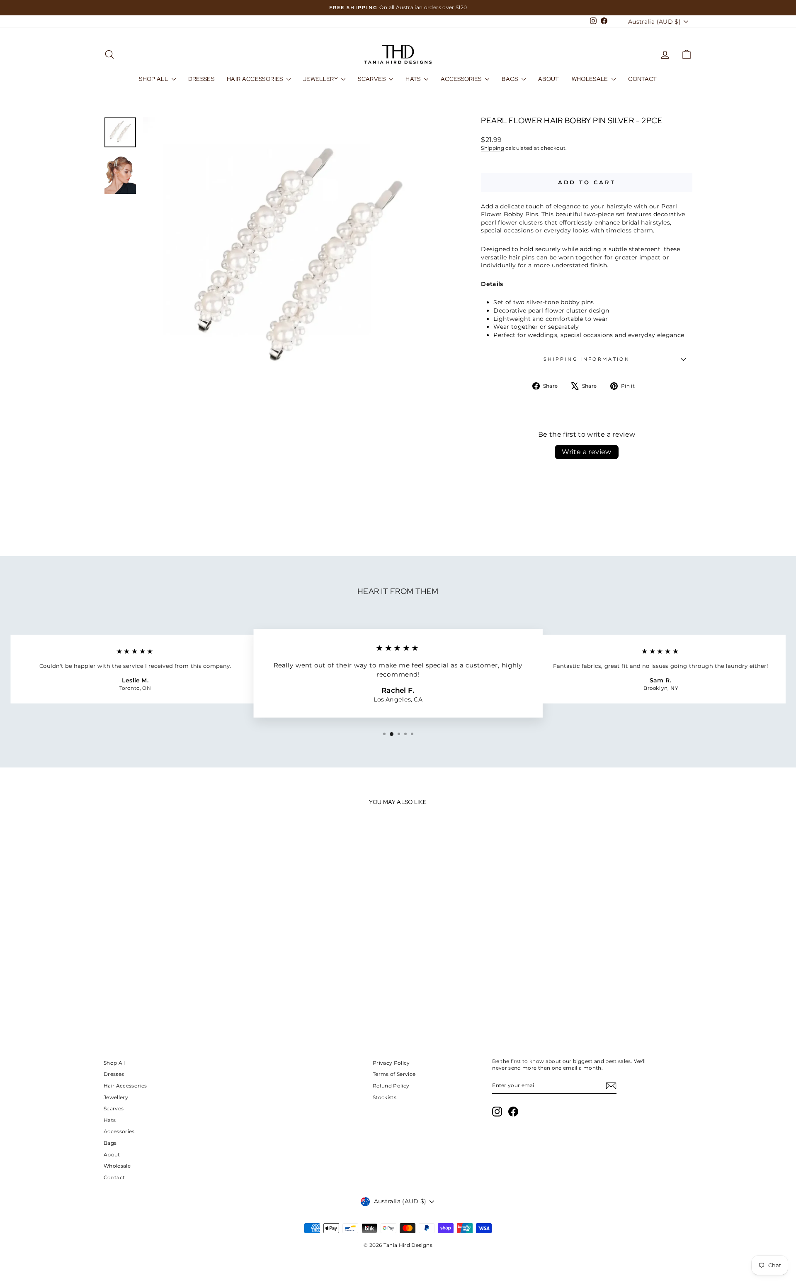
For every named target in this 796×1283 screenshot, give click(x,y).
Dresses (201, 79)
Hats (413, 79)
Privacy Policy (391, 1063)
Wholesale (591, 79)
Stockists (384, 1097)
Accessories (462, 79)
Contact (642, 79)
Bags (510, 79)
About (548, 79)
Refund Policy (391, 1086)
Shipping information (587, 359)
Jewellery (321, 79)
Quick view (174, 957)
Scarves (372, 79)
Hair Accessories (255, 79)
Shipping (492, 148)
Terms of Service (394, 1074)
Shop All (154, 79)
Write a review (587, 452)
